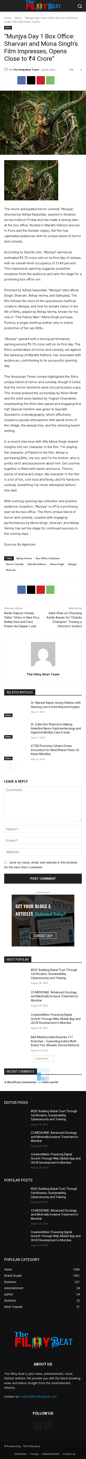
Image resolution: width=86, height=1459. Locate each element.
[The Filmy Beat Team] (7, 70)
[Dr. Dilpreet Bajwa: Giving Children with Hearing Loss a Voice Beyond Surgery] (16, 709)
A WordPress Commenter (20, 1082)
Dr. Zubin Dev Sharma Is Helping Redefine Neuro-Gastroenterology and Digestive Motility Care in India (56, 728)
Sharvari (11, 569)
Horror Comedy (15, 564)
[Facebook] (21, 80)
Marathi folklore (37, 564)
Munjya (72, 564)
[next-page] (13, 767)
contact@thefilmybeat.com (38, 1396)
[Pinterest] (41, 80)
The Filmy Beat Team (26, 69)
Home (7, 18)
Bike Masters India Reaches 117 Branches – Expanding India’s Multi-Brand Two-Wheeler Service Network (55, 1041)
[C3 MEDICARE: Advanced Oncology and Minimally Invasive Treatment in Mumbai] (16, 998)
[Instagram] (48, 1426)
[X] (31, 80)
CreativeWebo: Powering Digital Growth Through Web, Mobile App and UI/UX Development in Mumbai (56, 1018)
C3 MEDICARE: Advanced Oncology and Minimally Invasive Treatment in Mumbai (54, 996)
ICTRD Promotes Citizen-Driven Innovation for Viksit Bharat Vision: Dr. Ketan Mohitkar (55, 750)
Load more (41, 1058)
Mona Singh (57, 564)
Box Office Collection (47, 558)
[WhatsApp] (50, 80)
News (18, 18)
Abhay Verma (24, 558)
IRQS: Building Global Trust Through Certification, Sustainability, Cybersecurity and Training (54, 974)
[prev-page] (6, 767)
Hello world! (50, 1082)
